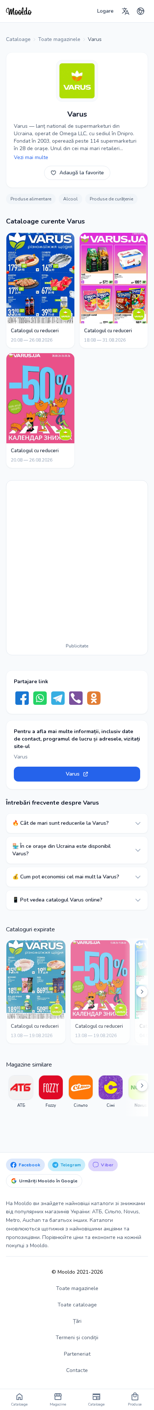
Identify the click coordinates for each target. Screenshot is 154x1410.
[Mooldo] (19, 11)
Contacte (77, 1370)
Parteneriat (77, 1353)
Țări (77, 1321)
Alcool (70, 199)
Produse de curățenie (111, 199)
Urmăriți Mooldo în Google (48, 1181)
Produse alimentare (30, 199)
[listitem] (21, 1095)
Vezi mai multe (31, 157)
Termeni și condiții (77, 1337)
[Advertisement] (77, 563)
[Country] (140, 11)
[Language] (125, 11)
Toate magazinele (77, 1288)
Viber (107, 1165)
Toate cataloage (77, 1304)
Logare (105, 11)
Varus (73, 773)
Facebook (29, 1165)
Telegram (71, 1165)
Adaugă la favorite (81, 172)
